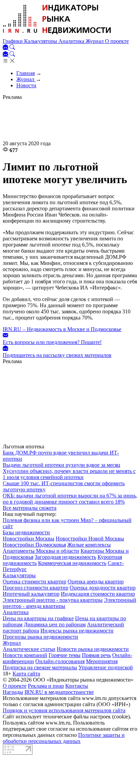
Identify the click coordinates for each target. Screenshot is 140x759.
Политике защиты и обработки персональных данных (64, 738)
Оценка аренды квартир (96, 581)
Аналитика (72, 41)
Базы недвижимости (26, 532)
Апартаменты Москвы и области (41, 551)
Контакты (76, 686)
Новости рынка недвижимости (93, 649)
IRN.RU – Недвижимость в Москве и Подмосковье (62, 329)
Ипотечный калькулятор (31, 594)
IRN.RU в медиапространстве (59, 692)
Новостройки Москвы (28, 538)
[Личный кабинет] (6, 48)
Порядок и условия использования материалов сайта (64, 710)
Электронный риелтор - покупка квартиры (53, 600)
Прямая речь (96, 655)
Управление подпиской (105, 667)
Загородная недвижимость (65, 557)
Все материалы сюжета (29, 508)
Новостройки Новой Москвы (90, 538)
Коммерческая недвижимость (72, 563)
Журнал (95, 41)
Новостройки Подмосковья (34, 545)
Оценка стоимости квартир (34, 581)
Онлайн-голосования (60, 661)
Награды (13, 692)
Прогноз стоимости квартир (35, 588)
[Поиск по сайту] (12, 48)
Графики (13, 41)
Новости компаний (25, 655)
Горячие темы (65, 655)
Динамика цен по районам (55, 624)
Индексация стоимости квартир (98, 594)
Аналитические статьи (29, 649)
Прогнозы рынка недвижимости (40, 637)
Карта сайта (26, 673)
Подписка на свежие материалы (40, 667)
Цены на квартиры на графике (38, 618)
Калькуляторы (41, 41)
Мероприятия (102, 661)
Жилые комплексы (89, 545)
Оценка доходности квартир (103, 588)
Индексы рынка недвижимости (76, 631)
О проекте (117, 41)
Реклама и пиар (46, 686)
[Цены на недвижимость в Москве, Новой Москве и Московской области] (57, 35)
